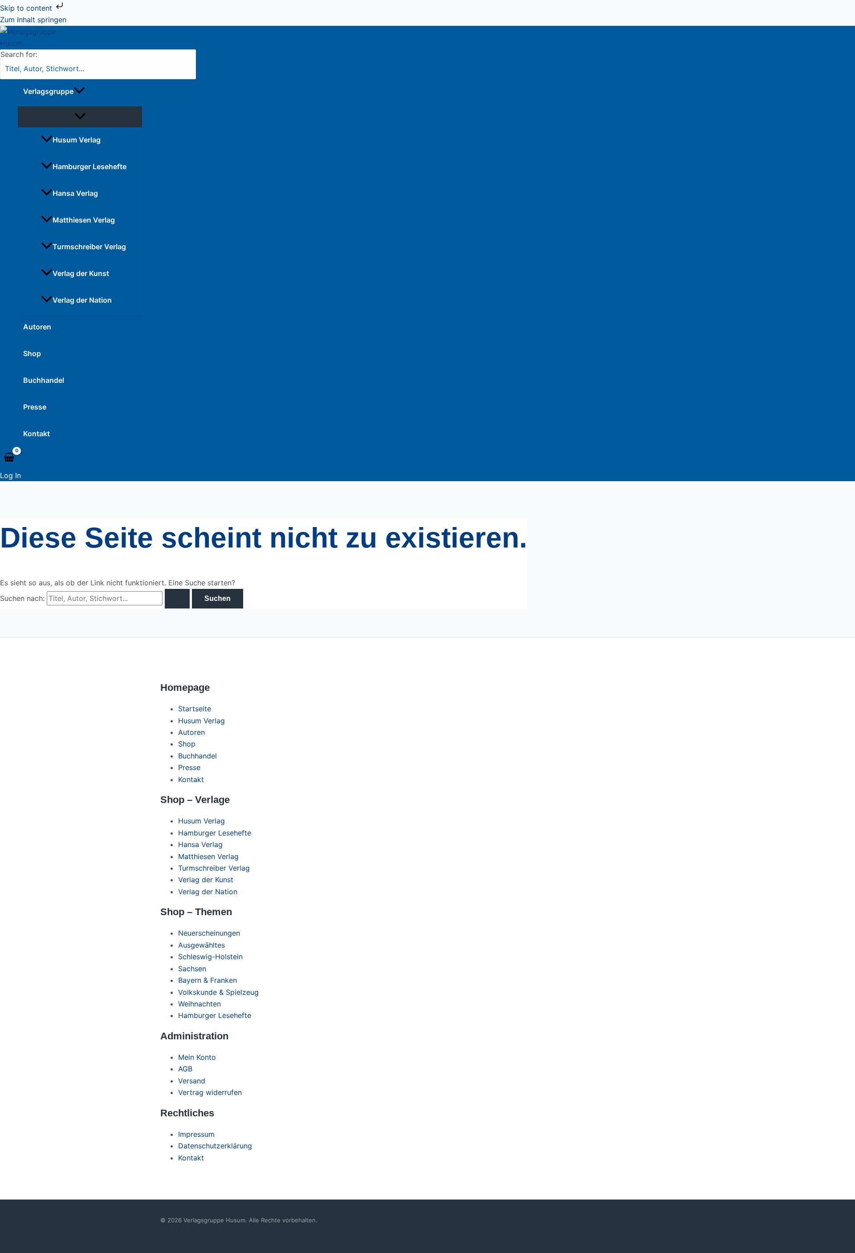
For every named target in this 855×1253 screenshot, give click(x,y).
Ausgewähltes (201, 945)
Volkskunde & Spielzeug (218, 992)
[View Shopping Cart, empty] (9, 457)
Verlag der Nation (82, 300)
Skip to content (27, 8)
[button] (79, 91)
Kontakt (36, 433)
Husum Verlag (77, 139)
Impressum (196, 1134)
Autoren (37, 326)
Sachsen (192, 968)
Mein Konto (197, 1057)
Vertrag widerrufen (210, 1092)
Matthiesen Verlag (84, 219)
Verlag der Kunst (81, 273)
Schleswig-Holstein (210, 956)
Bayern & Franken (207, 980)
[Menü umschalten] (80, 116)
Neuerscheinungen (209, 933)
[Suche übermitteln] (177, 598)
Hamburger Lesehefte (89, 166)
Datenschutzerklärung (215, 1145)
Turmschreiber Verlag (89, 246)
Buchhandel (43, 380)
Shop (32, 353)
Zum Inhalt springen (33, 19)
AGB (185, 1068)
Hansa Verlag (75, 193)
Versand (191, 1080)
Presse (34, 406)
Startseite (194, 708)
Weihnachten (199, 1003)
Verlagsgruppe (48, 91)
